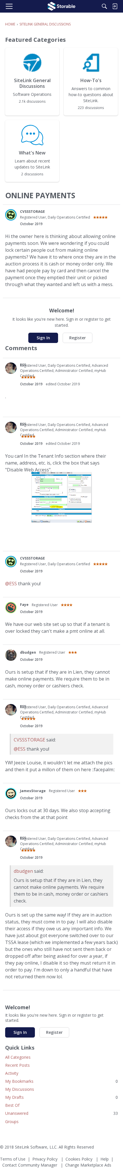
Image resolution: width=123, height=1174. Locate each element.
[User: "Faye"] (11, 607)
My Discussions (19, 1089)
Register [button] (77, 337)
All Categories (18, 1057)
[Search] (104, 6)
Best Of (12, 1105)
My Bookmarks (61, 1081)
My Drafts (61, 1097)
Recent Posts (17, 1065)
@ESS (11, 583)
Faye (24, 604)
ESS (23, 364)
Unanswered (61, 1113)
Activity (11, 1073)
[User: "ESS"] (11, 368)
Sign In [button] (43, 337)
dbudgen (28, 652)
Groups (12, 1121)
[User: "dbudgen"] (11, 655)
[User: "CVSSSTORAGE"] (11, 215)
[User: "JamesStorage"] (11, 793)
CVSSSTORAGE (32, 211)
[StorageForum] (61, 6)
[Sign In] (115, 6)
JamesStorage (33, 790)
